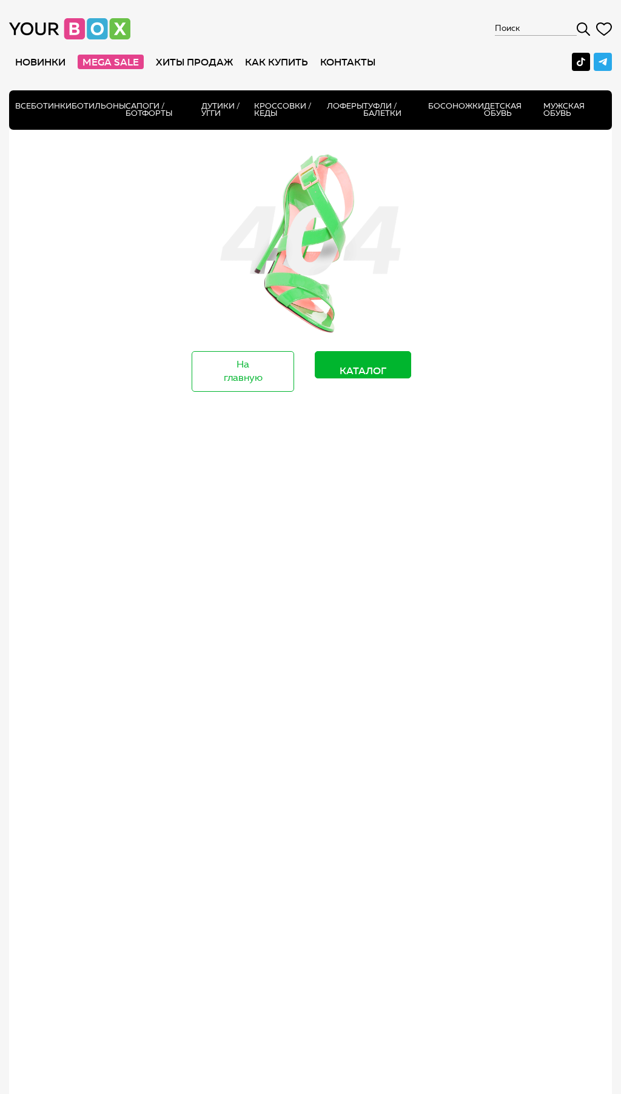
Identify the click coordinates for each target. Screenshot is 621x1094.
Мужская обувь (564, 109)
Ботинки (51, 105)
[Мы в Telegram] (603, 62)
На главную (243, 371)
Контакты (347, 62)
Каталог (363, 370)
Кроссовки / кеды (283, 109)
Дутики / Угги (220, 109)
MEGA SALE (110, 62)
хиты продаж (194, 62)
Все (23, 105)
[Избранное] (604, 29)
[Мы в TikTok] (581, 62)
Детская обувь (503, 109)
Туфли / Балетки (382, 109)
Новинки (40, 62)
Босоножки (456, 105)
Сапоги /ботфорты (149, 109)
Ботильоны (99, 105)
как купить (276, 62)
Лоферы (345, 105)
